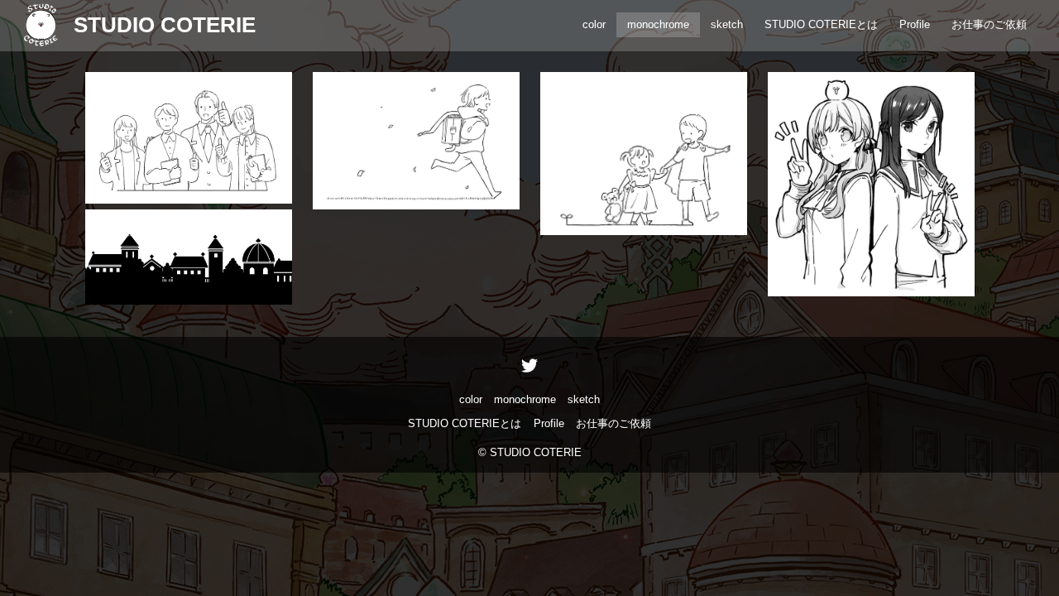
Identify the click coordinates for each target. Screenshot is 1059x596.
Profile (914, 24)
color (594, 24)
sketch (727, 24)
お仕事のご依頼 (989, 24)
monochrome (658, 24)
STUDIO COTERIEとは (821, 24)
